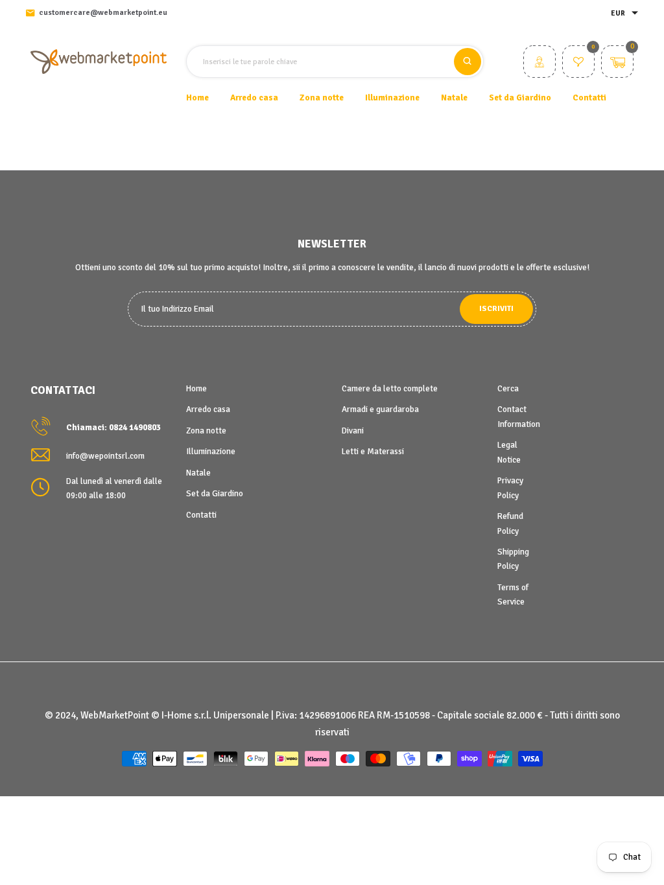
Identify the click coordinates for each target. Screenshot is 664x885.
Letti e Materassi (373, 451)
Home (197, 98)
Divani (353, 431)
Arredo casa (208, 409)
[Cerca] (467, 61)
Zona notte (206, 431)
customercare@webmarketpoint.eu (103, 12)
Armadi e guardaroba (380, 409)
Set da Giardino (214, 493)
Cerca (508, 389)
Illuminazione (210, 451)
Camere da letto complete (390, 389)
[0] (578, 63)
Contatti (589, 98)
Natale (198, 473)
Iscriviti (496, 309)
